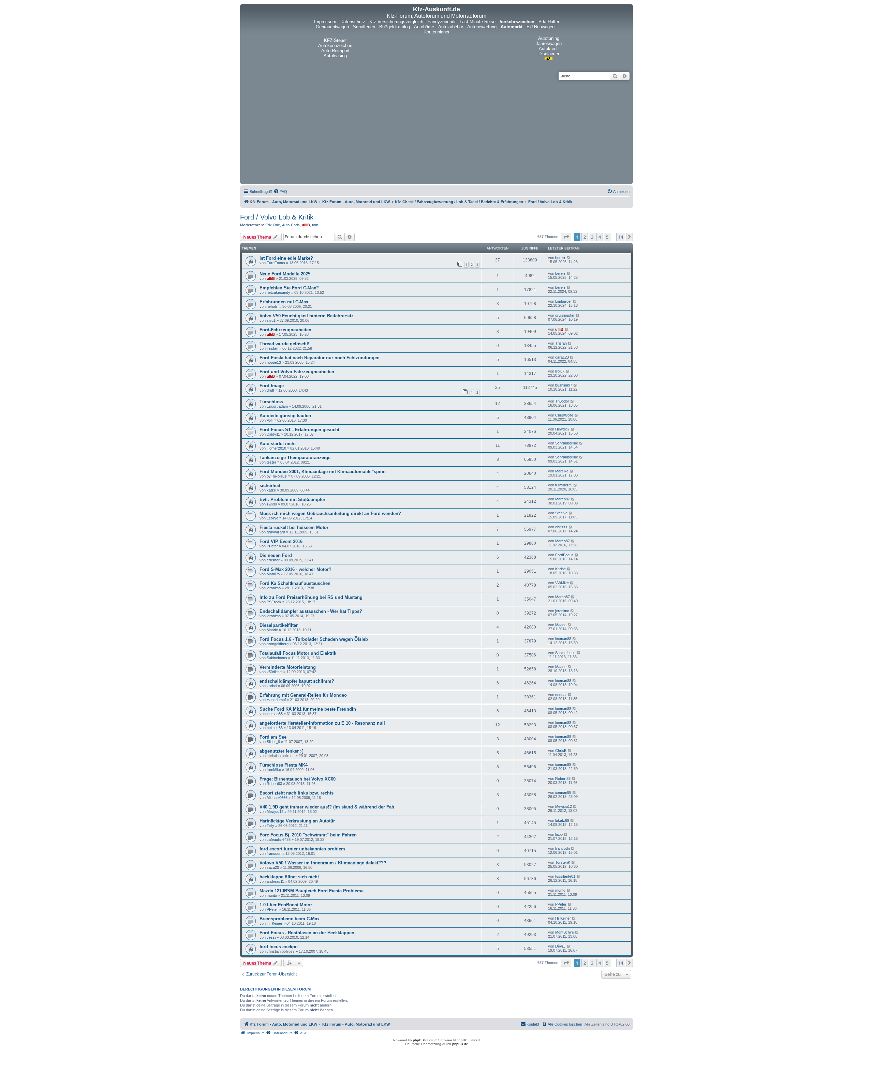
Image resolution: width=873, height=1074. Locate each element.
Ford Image (272, 385)
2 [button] (584, 237)
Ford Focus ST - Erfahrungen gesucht (299, 429)
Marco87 (562, 499)
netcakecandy (278, 292)
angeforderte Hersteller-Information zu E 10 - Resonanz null (322, 723)
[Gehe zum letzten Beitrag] (568, 258)
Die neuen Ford (276, 555)
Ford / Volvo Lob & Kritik (276, 217)
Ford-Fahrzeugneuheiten (285, 329)
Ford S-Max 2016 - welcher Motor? (295, 569)
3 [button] (592, 237)
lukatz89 (562, 820)
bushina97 (563, 385)
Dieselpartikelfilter (279, 625)
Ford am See (273, 737)
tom (315, 225)
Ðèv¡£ (560, 946)
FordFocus (276, 263)
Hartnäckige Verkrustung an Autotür (297, 820)
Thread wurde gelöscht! (284, 343)
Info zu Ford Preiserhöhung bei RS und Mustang (311, 597)
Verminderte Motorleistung (288, 667)
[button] (566, 237)
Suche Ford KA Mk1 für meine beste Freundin (308, 709)
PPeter (272, 546)
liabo (559, 834)
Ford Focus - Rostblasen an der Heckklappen (307, 932)
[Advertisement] (436, 131)
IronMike (274, 770)
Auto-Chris (291, 225)
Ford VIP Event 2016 (281, 541)
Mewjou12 (275, 812)
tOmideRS (563, 485)
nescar (561, 695)
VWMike (562, 583)
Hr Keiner (274, 923)
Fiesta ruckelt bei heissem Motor (294, 527)
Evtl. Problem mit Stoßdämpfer (292, 499)
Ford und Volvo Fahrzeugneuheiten (297, 371)
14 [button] (620, 237)
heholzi (272, 306)
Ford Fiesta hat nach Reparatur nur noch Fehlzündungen (320, 357)
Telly (270, 825)
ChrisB (560, 750)
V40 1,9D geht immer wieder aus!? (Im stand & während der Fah (327, 807)
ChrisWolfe (564, 415)
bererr (560, 258)
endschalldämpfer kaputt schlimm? (297, 681)
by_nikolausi (277, 476)
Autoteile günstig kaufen (285, 415)
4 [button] (599, 237)
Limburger (563, 301)
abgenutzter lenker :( (281, 751)
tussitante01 (565, 876)
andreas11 (275, 881)
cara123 (562, 357)
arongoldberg (277, 644)
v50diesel (274, 672)
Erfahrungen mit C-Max (284, 301)
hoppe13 (274, 362)
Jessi (271, 937)
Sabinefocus (277, 658)
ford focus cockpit (279, 946)
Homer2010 (276, 448)
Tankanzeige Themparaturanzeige (295, 457)
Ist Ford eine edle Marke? (286, 258)
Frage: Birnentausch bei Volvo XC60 (298, 779)
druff (270, 390)
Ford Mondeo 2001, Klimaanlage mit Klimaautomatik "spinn (323, 471)
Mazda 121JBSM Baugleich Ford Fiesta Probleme (312, 890)
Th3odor (562, 401)
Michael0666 (277, 798)
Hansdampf (276, 700)
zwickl (272, 504)
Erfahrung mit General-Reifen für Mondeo (303, 695)
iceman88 (563, 639)
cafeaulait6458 (279, 839)
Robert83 (274, 784)
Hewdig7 (562, 429)
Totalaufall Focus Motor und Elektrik (298, 653)
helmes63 (275, 728)
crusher (273, 560)
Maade (272, 630)
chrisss (561, 527)
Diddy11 (273, 434)
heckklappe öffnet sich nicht (289, 876)
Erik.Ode (272, 225)
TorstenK (562, 862)
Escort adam (277, 406)
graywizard (276, 532)
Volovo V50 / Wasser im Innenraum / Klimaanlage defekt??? (323, 862)
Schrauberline (566, 443)
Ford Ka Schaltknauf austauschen (295, 583)
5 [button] (607, 237)
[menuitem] (280, 191)
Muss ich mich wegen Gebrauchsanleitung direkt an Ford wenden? (330, 513)
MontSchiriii (564, 932)
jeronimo (274, 588)
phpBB (418, 1040)
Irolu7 (559, 371)
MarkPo (273, 574)
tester (271, 462)
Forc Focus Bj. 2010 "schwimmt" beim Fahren (308, 834)
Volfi (270, 420)
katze (271, 490)
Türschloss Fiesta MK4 (284, 765)
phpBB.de (460, 1044)
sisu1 (271, 320)
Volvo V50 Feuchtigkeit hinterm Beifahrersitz (307, 315)
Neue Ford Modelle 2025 (285, 273)
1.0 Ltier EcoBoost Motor (286, 904)
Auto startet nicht (278, 443)
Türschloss (271, 401)
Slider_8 (273, 742)
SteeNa (561, 513)
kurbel (272, 686)
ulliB (306, 225)
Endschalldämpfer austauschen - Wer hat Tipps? (311, 611)
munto (272, 895)
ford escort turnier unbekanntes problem (302, 848)
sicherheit (270, 485)
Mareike (561, 471)
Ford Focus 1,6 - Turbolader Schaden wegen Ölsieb (314, 639)
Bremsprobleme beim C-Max (290, 918)
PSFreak (274, 602)
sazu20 (273, 867)
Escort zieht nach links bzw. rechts (297, 793)
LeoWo (272, 518)
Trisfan (272, 348)
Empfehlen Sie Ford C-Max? (289, 287)
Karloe (560, 569)
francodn (274, 853)
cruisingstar (565, 315)
